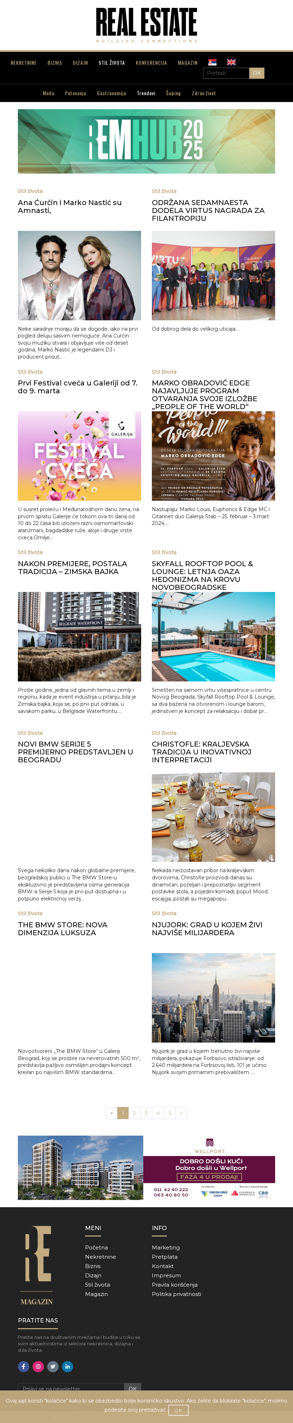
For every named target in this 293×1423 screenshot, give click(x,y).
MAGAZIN (188, 62)
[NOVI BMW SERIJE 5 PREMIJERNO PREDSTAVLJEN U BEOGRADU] (79, 817)
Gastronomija (111, 93)
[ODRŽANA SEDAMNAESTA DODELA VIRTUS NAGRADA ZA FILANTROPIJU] (213, 275)
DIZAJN (80, 62)
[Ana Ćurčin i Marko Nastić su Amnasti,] (79, 275)
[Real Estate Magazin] (146, 25)
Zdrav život (204, 93)
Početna (96, 1247)
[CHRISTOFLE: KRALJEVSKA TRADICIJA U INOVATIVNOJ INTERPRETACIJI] (213, 817)
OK (257, 73)
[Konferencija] (146, 141)
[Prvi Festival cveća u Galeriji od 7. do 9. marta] (79, 456)
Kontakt (163, 1266)
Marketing (166, 1247)
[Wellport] (146, 1168)
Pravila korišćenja (175, 1284)
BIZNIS (55, 62)
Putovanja (75, 93)
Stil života (97, 1284)
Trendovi (146, 93)
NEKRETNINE (24, 62)
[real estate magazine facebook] (23, 1366)
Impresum (166, 1275)
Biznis (92, 1266)
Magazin (96, 1294)
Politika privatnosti (176, 1294)
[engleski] (231, 62)
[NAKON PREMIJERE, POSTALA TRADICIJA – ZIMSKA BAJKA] (79, 636)
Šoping (173, 93)
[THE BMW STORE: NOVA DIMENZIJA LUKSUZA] (79, 998)
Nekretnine (100, 1256)
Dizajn (93, 1275)
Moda (48, 93)
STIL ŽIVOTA (112, 62)
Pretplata (165, 1256)
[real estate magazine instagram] (38, 1366)
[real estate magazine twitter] (53, 1366)
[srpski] (212, 62)
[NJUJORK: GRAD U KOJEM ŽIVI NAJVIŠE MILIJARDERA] (213, 998)
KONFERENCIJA (151, 62)
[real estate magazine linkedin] (67, 1366)
